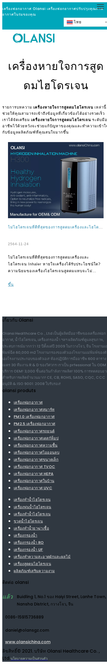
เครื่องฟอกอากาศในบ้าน (34, 481)
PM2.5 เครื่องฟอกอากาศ (34, 423)
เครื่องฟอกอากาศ (28, 402)
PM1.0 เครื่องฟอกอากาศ (34, 416)
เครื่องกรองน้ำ (25, 535)
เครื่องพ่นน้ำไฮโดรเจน (32, 507)
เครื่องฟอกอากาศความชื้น (36, 445)
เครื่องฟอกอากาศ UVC (33, 488)
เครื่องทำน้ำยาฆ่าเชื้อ (31, 528)
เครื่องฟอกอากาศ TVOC (34, 466)
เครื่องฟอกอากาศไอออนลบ (36, 452)
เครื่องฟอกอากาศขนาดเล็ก (36, 459)
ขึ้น (11, 284)
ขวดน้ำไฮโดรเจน (28, 521)
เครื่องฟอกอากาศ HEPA (33, 473)
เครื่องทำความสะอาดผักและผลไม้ (42, 556)
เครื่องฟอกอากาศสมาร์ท (34, 409)
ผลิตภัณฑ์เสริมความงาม (34, 571)
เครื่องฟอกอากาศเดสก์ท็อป (36, 438)
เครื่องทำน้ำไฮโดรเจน (32, 499)
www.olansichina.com (28, 642)
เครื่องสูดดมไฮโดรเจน (32, 564)
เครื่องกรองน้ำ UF (28, 549)
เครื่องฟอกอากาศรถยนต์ (34, 431)
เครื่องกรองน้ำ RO (29, 542)
